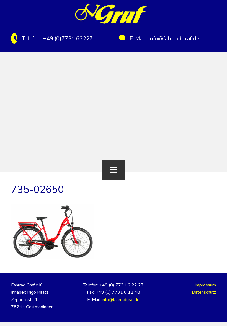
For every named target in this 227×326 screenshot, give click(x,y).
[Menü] (113, 170)
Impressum (205, 285)
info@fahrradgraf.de (173, 38)
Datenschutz (204, 292)
